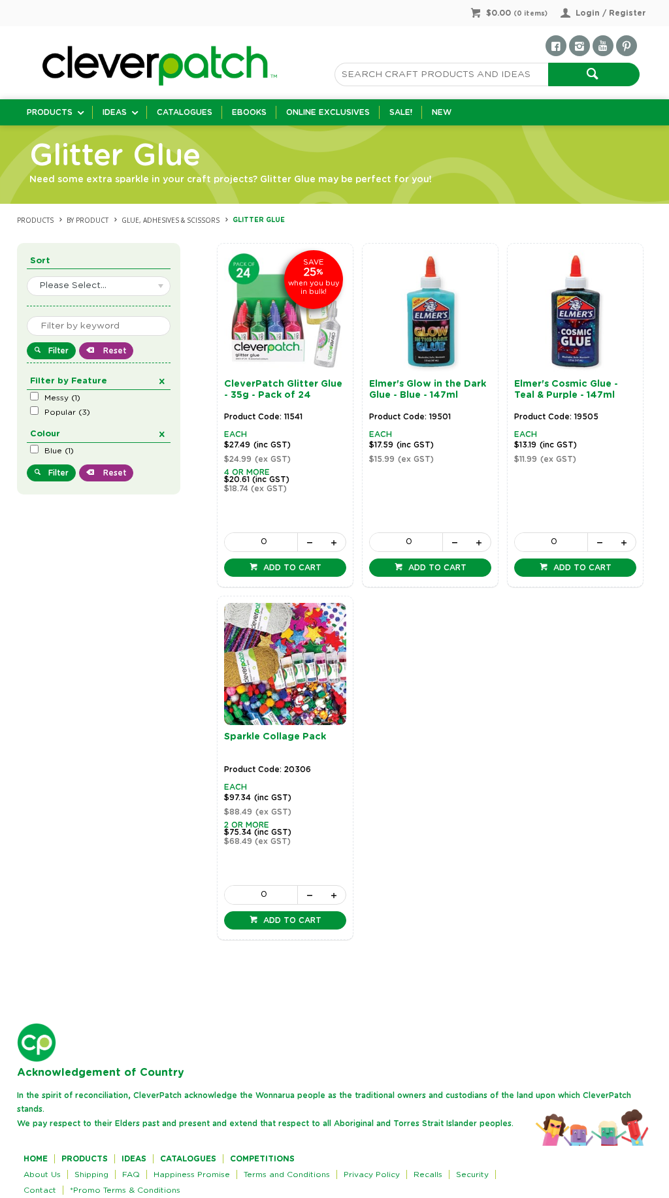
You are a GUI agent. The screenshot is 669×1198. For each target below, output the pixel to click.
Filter (58, 351)
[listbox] (99, 286)
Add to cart (291, 568)
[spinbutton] (261, 542)
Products (50, 112)
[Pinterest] (626, 45)
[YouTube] (603, 45)
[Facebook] (556, 45)
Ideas (115, 112)
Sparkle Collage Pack (275, 736)
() (62, 398)
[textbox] (441, 74)
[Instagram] (579, 45)
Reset (113, 351)
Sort (40, 261)
